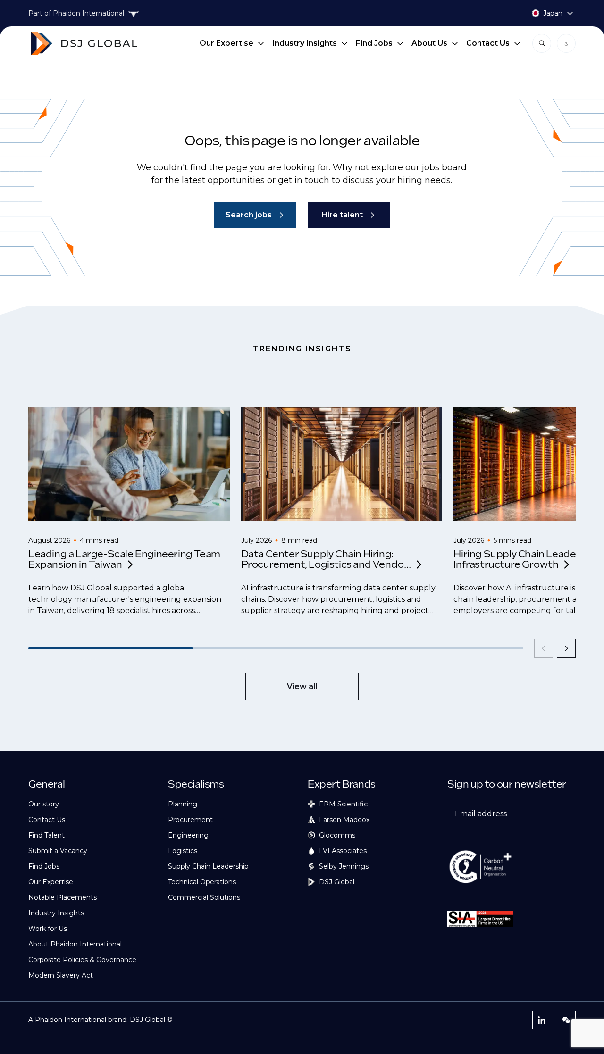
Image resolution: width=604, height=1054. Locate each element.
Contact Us (488, 43)
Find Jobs (374, 43)
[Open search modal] (541, 43)
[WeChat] (566, 1020)
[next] (566, 648)
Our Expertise (226, 43)
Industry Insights (304, 43)
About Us (429, 43)
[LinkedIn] (541, 1020)
